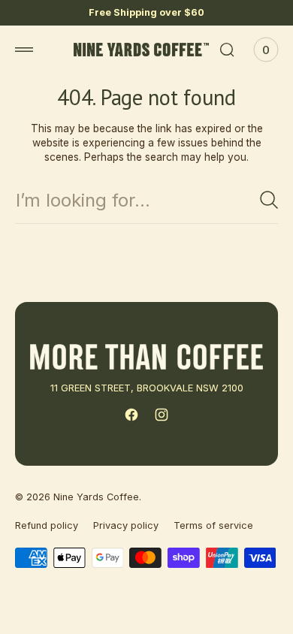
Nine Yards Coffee (96, 497)
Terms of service (213, 525)
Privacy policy (126, 525)
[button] (24, 50)
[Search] (269, 200)
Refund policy (46, 525)
